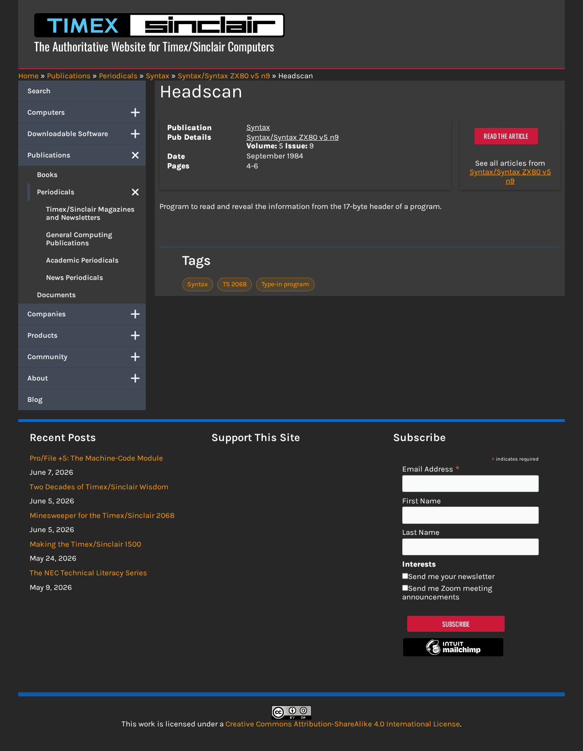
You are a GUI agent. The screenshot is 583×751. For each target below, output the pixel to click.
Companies (46, 314)
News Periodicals (74, 277)
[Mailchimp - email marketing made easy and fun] (453, 653)
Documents (56, 294)
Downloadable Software (67, 133)
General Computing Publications (79, 238)
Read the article (506, 136)
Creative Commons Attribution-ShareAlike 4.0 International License (342, 723)
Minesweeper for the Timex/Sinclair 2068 (102, 515)
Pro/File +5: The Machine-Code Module (96, 457)
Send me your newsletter (451, 576)
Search (39, 90)
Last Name (421, 532)
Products (42, 335)
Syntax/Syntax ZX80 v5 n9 (292, 137)
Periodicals (55, 192)
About (37, 378)
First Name (421, 501)
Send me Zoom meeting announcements (447, 593)
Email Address (431, 468)
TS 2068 (235, 284)
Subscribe (456, 624)
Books (47, 174)
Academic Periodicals (82, 260)
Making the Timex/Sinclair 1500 (85, 543)
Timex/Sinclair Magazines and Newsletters (90, 213)
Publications (48, 155)
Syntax (258, 127)
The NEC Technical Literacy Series (88, 572)
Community (47, 356)
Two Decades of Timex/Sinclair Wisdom (99, 486)
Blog (34, 399)
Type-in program (285, 284)
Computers (46, 112)
